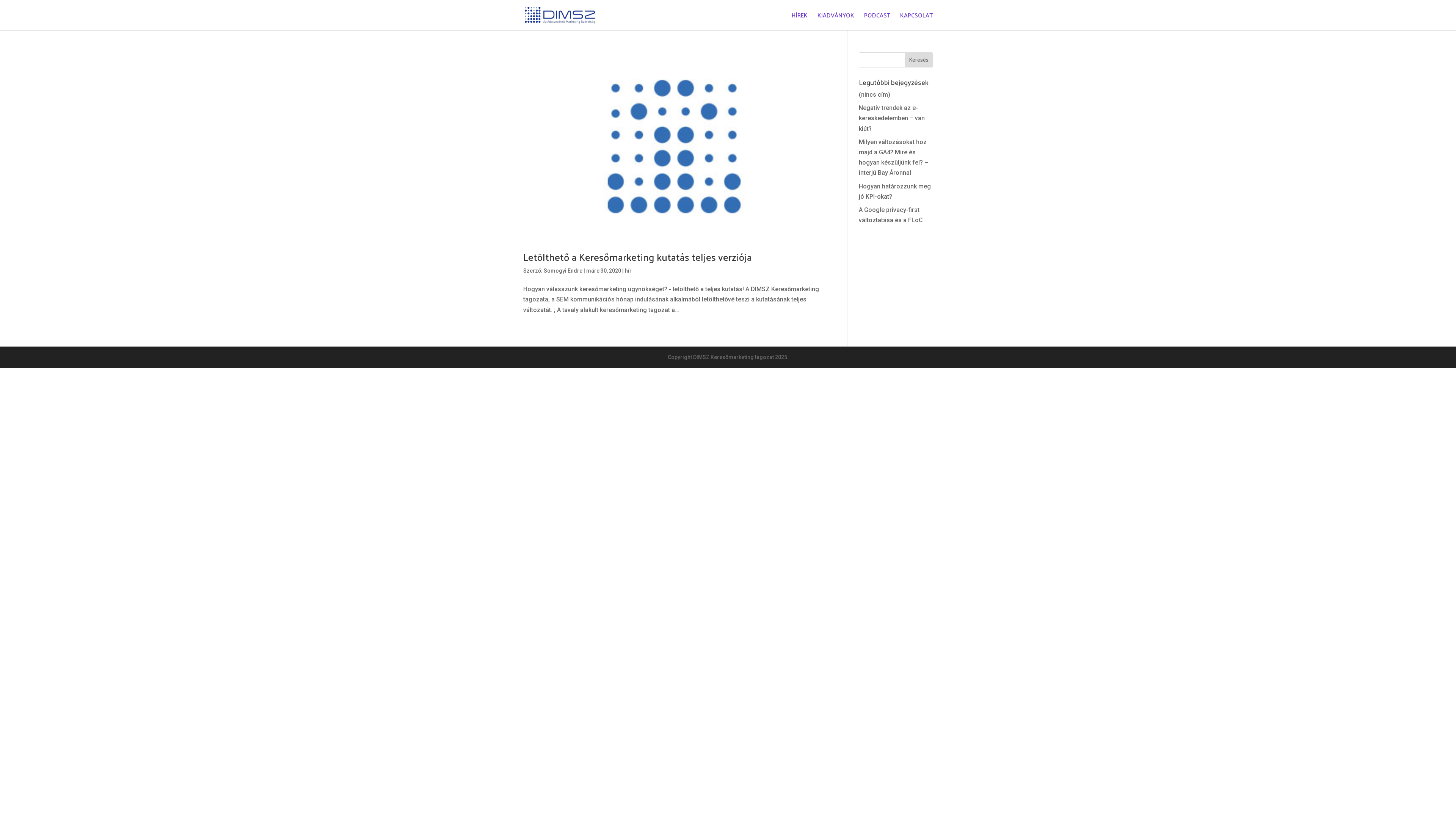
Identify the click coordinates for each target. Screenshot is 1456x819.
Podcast (877, 16)
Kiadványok (835, 16)
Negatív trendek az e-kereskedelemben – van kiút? (892, 118)
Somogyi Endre (563, 271)
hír (628, 271)
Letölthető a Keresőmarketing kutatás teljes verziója (637, 257)
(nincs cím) (874, 94)
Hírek (800, 16)
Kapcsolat (916, 16)
